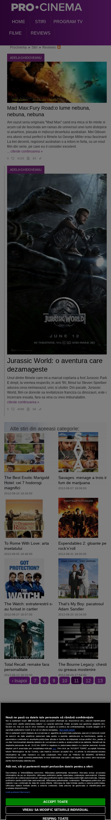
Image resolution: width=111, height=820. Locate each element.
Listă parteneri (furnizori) (18, 792)
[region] (55, 761)
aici (54, 748)
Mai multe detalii (67, 730)
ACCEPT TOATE (55, 801)
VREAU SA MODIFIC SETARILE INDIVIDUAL (55, 809)
